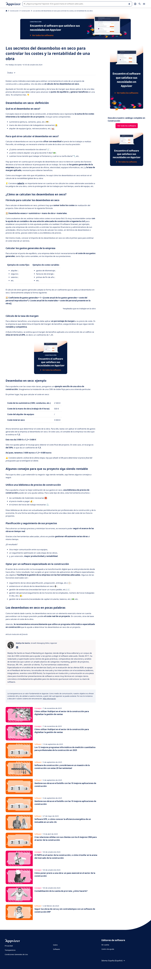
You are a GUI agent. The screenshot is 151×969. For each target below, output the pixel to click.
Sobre (55, 945)
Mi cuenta (105, 945)
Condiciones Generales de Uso (16, 954)
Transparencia (10, 950)
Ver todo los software (126, 125)
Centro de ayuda (107, 949)
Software (56, 949)
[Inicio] (6, 11)
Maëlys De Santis (15, 65)
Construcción (14, 11)
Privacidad (9, 946)
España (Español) (115, 960)
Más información (49, 698)
